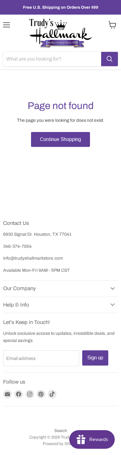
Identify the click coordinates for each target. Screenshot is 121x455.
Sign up (95, 357)
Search (60, 431)
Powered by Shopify (60, 444)
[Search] (109, 59)
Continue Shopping (60, 139)
